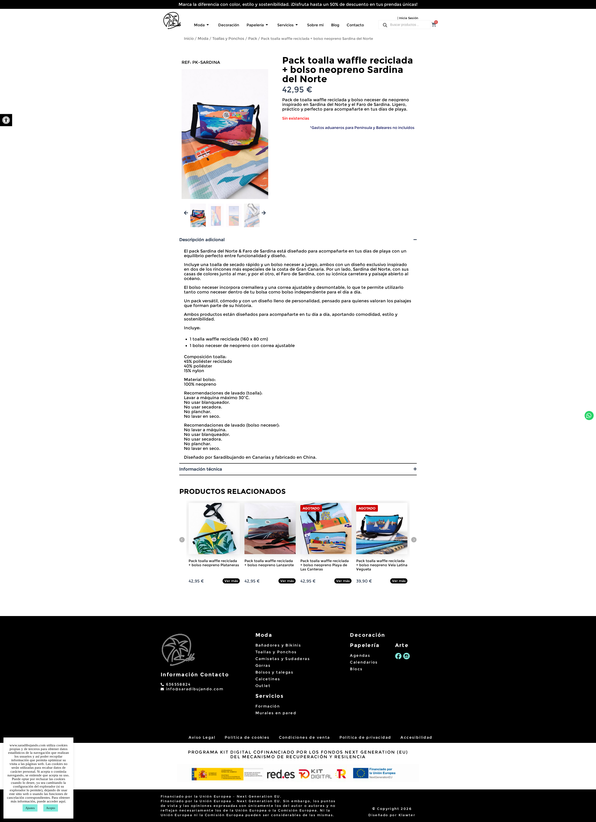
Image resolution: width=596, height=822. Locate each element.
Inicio (189, 38)
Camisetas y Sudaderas (282, 659)
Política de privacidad (365, 737)
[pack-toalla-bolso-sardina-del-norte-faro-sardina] (225, 134)
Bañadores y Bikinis (278, 645)
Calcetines (267, 679)
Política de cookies (247, 737)
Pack (252, 38)
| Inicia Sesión (407, 18)
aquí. (62, 801)
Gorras (263, 665)
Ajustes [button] (30, 808)
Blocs (356, 669)
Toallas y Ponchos (228, 38)
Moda (203, 38)
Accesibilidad (416, 737)
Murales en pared (275, 713)
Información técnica (200, 469)
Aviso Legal (202, 737)
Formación (267, 706)
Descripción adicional (202, 239)
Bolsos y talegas (274, 672)
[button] (6, 120)
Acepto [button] (50, 808)
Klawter (407, 815)
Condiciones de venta (304, 737)
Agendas (360, 655)
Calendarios (364, 662)
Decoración (367, 635)
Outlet (263, 686)
